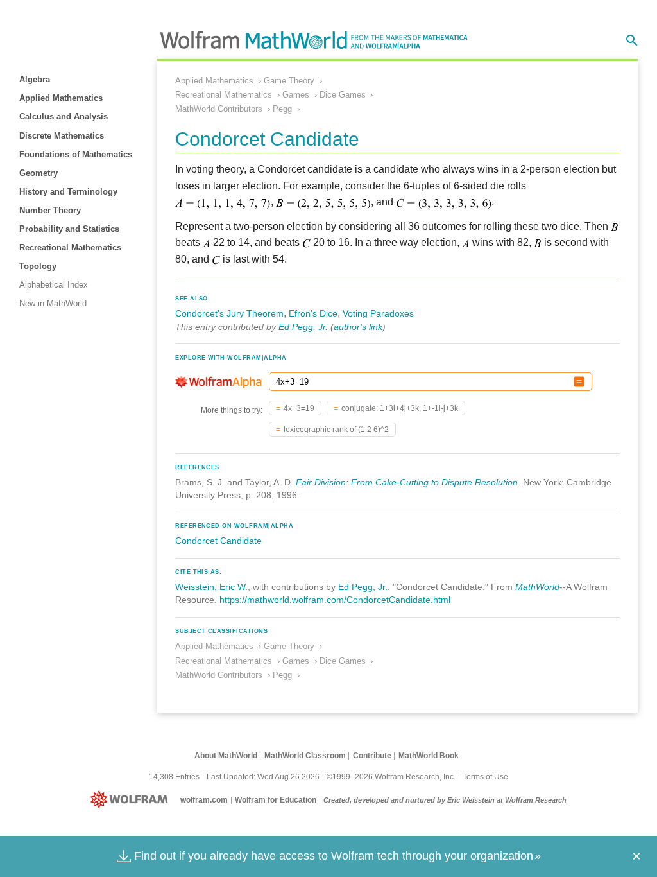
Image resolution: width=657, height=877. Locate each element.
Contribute (372, 755)
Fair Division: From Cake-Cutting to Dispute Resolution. (408, 482)
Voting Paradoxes (378, 313)
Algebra (34, 79)
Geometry (38, 173)
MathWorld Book (428, 755)
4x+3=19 (299, 408)
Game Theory (289, 80)
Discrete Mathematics (61, 136)
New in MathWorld (53, 303)
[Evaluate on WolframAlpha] (579, 382)
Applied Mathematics (61, 98)
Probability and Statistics (69, 229)
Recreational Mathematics (70, 247)
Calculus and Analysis (63, 116)
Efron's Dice (313, 313)
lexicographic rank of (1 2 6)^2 (336, 429)
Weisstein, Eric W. (211, 587)
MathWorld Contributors (218, 109)
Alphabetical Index (53, 285)
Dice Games (343, 95)
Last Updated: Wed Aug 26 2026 (263, 776)
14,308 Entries (174, 776)
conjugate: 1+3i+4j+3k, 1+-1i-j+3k (399, 408)
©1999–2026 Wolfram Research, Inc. (391, 776)
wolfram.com (204, 799)
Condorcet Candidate (218, 540)
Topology (37, 266)
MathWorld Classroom (305, 755)
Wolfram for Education (275, 799)
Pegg (282, 109)
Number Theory (50, 210)
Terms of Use (485, 776)
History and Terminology (68, 191)
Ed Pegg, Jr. (303, 327)
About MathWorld (225, 755)
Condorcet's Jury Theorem (229, 313)
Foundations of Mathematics (75, 154)
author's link (358, 327)
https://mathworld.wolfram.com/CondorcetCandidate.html (334, 600)
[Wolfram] (131, 799)
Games (295, 95)
